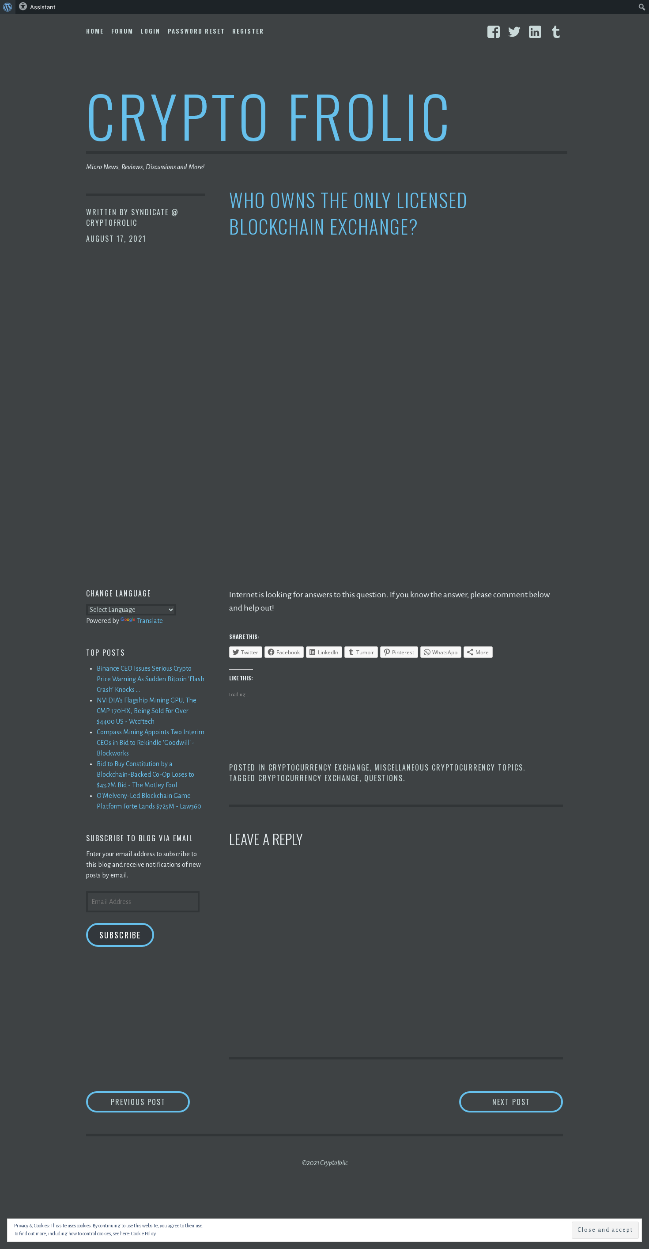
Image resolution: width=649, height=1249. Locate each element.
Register (248, 31)
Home (95, 31)
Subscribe (120, 935)
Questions (383, 778)
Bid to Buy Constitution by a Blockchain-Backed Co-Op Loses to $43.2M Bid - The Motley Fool (145, 774)
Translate (150, 620)
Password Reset (196, 31)
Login (150, 31)
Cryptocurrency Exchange (319, 767)
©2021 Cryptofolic (324, 1162)
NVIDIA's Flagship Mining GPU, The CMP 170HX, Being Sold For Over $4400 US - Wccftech (146, 711)
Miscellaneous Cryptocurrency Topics (448, 767)
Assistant (43, 7)
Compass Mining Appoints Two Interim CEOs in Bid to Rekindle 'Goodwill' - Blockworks (150, 743)
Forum (122, 31)
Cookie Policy (143, 1233)
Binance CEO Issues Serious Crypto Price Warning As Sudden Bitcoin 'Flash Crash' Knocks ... (150, 679)
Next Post (527, 1101)
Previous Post (150, 1101)
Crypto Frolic (269, 115)
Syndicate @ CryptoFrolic (132, 217)
